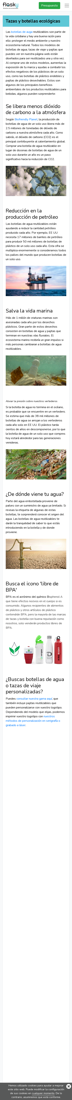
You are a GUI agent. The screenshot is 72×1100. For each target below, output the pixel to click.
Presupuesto (49, 6)
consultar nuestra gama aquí (34, 699)
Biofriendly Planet (26, 119)
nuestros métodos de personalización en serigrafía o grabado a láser (33, 720)
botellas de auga (21, 32)
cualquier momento (43, 1093)
